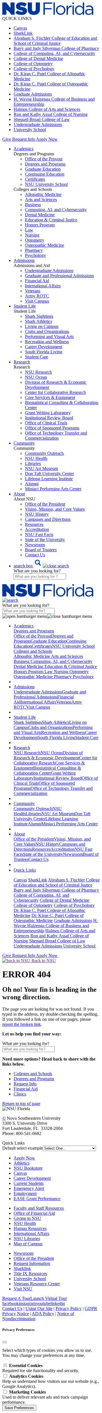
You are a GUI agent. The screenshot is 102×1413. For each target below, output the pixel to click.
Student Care (36, 356)
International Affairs (43, 285)
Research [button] (22, 362)
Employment (25, 1193)
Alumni (32, 483)
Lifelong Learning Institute (49, 478)
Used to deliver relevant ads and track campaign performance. (45, 1397)
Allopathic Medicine (43, 194)
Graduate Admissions (33, 94)
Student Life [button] (25, 306)
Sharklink (22, 1268)
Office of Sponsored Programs (52, 428)
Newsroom (35, 544)
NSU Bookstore (28, 1168)
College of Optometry (33, 63)
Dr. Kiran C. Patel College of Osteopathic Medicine (49, 918)
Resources (34, 524)
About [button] (19, 493)
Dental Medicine (40, 214)
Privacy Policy (69, 1308)
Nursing (32, 235)
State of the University (45, 539)
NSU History (37, 514)
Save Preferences (19, 1408)
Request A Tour (16, 1298)
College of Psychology (34, 68)
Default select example (22, 1148)
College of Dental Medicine (38, 58)
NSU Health (36, 458)
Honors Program (40, 224)
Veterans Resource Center (37, 1283)
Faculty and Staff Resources (39, 1208)
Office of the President (45, 504)
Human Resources (30, 1228)
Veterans (32, 290)
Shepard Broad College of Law (42, 119)
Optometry (34, 240)
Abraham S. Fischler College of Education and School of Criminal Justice (55, 41)
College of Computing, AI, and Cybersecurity (54, 53)
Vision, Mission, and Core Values (55, 509)
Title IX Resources (30, 1273)
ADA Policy (43, 1313)
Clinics (20, 1094)
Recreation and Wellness (47, 341)
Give (6, 139)
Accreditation (37, 529)
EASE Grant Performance (37, 1198)
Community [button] (24, 443)
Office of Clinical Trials (46, 422)
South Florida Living (43, 351)
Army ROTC (37, 296)
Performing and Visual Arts (49, 336)
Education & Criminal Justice (51, 219)
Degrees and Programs (45, 164)
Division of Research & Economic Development (48, 755)
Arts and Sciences (41, 199)
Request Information (32, 1263)
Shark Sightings (39, 316)
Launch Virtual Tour (48, 1298)
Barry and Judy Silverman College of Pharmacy (56, 48)
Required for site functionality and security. (40, 1368)
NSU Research (38, 372)
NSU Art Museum (41, 468)
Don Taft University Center (49, 473)
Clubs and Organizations (47, 331)
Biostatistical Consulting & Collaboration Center (47, 770)
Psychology (35, 255)
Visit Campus (37, 301)
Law (29, 230)
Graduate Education (43, 169)
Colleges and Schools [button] (33, 651)
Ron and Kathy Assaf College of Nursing (51, 114)
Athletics (21, 1163)
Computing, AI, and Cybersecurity (56, 209)
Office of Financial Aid (34, 1213)
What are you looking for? (37, 570)
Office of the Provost (43, 158)
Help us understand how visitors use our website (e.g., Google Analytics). (50, 1381)
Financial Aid (37, 280)
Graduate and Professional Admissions (59, 275)
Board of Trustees (41, 549)
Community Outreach (44, 453)
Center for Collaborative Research (55, 392)
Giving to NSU (27, 1218)
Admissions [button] (24, 260)
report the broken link (21, 1024)
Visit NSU (23, 1288)
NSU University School (46, 184)
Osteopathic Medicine (44, 245)
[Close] (4, 1342)
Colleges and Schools (33, 1073)
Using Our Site (39, 1308)
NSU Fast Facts (39, 534)
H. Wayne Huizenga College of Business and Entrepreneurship (56, 925)
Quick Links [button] (25, 870)
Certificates (35, 179)
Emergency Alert (29, 1188)
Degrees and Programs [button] (34, 631)
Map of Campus (28, 1243)
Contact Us (35, 554)
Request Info (23, 139)
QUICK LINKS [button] (17, 18)
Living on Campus (41, 326)
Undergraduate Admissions (38, 124)
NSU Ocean (36, 377)
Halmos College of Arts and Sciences (47, 109)
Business (33, 204)
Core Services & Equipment (50, 397)
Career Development (43, 346)
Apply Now (47, 139)
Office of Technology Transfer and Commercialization (56, 435)
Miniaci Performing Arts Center (53, 488)
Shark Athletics (38, 321)
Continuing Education (44, 174)
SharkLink (23, 33)
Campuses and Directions (48, 519)
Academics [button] (23, 148)
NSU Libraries (27, 1238)
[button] (41, 565)
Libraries (33, 463)
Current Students (29, 1183)
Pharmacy (34, 250)
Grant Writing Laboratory (48, 412)
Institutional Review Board (49, 417)
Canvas (20, 28)
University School (30, 129)
